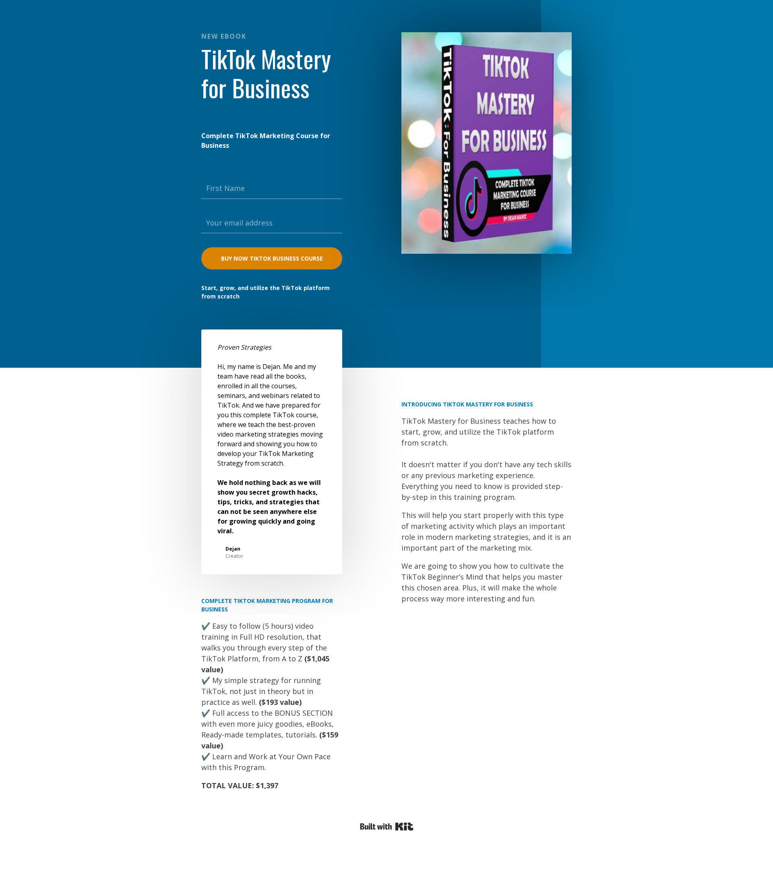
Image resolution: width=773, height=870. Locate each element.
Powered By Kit (386, 826)
